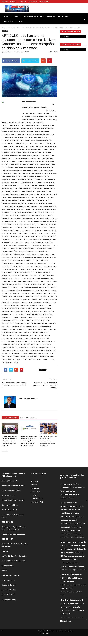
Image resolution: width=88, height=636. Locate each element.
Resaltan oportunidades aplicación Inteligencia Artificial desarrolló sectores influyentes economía (10, 440)
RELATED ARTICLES (10, 418)
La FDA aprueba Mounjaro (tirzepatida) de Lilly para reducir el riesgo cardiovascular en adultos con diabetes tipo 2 (73, 581)
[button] (83, 19)
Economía (6, 16)
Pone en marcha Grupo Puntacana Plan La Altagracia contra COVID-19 (15, 385)
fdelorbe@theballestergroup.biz (13, 486)
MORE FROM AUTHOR (28, 418)
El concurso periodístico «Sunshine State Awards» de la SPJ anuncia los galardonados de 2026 (73, 489)
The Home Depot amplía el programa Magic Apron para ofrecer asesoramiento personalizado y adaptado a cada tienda (72, 607)
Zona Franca (63, 16)
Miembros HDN (44, 1)
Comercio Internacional (33, 16)
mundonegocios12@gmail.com (13, 500)
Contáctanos (31, 1)
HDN (35, 495)
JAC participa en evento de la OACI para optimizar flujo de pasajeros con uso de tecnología (48, 440)
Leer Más (65, 37)
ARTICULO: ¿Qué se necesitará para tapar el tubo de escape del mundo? (45, 385)
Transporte (50, 16)
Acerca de (5, 1)
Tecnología (7, 21)
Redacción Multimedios (11, 52)
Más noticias (65, 621)
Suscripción (22, 1)
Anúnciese (13, 1)
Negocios (16, 16)
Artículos (18, 21)
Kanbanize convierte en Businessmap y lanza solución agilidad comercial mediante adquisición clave (29, 440)
